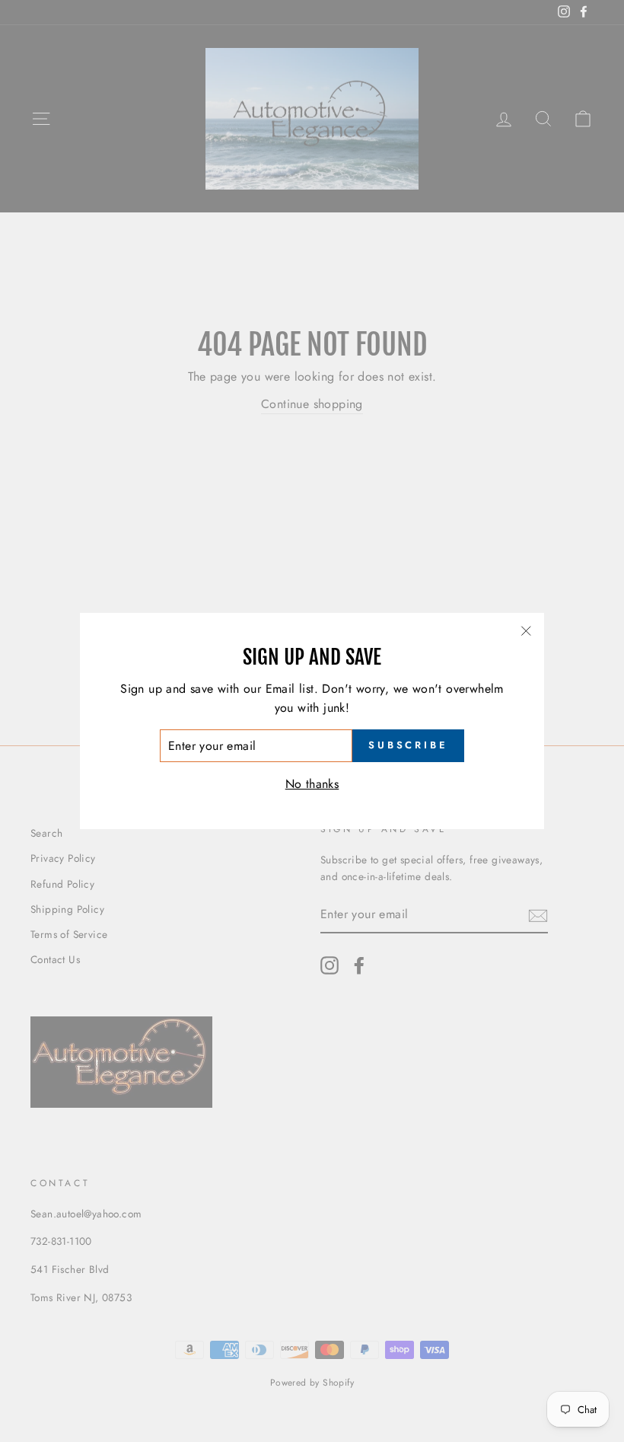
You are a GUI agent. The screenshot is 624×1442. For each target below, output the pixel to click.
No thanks (312, 784)
